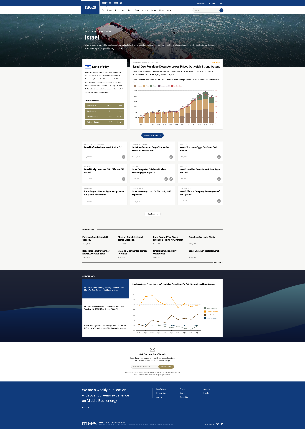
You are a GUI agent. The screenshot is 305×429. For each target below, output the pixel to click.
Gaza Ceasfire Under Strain (202, 237)
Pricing (212, 3)
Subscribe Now (166, 366)
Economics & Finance (141, 62)
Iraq (123, 10)
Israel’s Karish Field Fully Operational (164, 252)
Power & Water (137, 188)
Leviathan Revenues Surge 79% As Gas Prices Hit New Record (150, 149)
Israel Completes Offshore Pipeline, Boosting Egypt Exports (149, 171)
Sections (118, 3)
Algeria (145, 10)
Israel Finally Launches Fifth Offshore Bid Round (104, 171)
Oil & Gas (87, 166)
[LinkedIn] (221, 424)
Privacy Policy (104, 422)
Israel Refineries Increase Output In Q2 (103, 147)
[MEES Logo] (90, 7)
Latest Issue (200, 3)
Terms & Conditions (118, 422)
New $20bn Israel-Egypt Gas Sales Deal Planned (198, 149)
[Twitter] (217, 424)
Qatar (137, 10)
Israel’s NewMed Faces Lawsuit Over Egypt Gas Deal (200, 171)
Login (221, 3)
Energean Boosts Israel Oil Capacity (95, 238)
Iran (116, 10)
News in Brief (161, 393)
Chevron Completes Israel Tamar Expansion (130, 238)
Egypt (153, 10)
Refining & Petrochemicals (94, 144)
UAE (129, 10)
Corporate (184, 144)
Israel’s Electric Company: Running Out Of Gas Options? (200, 193)
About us (206, 389)
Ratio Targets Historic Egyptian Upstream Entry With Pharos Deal (104, 193)
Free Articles (161, 389)
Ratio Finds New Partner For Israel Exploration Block (95, 252)
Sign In (182, 393)
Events (206, 393)
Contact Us (184, 397)
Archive (159, 397)
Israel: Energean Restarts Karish (204, 251)
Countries (106, 3)
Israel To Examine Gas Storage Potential (132, 252)
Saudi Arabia (107, 10)
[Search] (221, 10)
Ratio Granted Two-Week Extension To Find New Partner (168, 238)
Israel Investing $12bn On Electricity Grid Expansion (151, 193)
